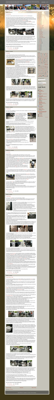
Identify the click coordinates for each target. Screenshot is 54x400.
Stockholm (46, 70)
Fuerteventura (41, 57)
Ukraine (42, 74)
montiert (27, 179)
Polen (42, 66)
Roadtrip (46, 67)
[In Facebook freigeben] (17, 103)
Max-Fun (40, 93)
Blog (6, 10)
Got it (47, 2)
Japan (46, 59)
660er (18, 199)
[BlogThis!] (15, 103)
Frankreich (46, 56)
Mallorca (39, 63)
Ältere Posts (34, 387)
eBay (12, 139)
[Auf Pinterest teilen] (18, 103)
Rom (38, 68)
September (41, 27)
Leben (40, 62)
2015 (39, 24)
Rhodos (43, 67)
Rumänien (41, 68)
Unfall (44, 74)
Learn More (43, 2)
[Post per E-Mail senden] (13, 103)
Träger (25, 258)
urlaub (40, 75)
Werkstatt (16, 49)
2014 (39, 44)
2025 (39, 14)
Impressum (29, 10)
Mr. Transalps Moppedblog (43, 111)
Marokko (46, 63)
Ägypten (39, 53)
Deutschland (39, 56)
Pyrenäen (40, 67)
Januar (41, 43)
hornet (39, 58)
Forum (15, 253)
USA (45, 75)
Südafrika (40, 71)
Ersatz (18, 160)
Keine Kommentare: (9, 103)
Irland (45, 58)
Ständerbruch (41, 34)
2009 (39, 50)
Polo (44, 66)
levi (43, 62)
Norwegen (39, 66)
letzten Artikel (20, 59)
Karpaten (7, 287)
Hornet (24, 163)
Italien (42, 59)
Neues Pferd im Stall (9, 277)
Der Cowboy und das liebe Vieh (42, 96)
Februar (41, 42)
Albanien (43, 53)
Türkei (39, 74)
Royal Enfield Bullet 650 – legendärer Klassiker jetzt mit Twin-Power (42, 103)
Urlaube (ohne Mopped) (23, 10)
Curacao (46, 55)
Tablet (38, 72)
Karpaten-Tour (25, 169)
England (43, 56)
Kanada (46, 60)
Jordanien (39, 60)
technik (42, 72)
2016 (39, 23)
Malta (42, 63)
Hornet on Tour (41, 108)
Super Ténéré (13, 49)
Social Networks (11, 10)
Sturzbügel (8, 53)
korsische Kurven (19, 289)
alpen (46, 53)
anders (19, 158)
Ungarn (47, 74)
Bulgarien (43, 55)
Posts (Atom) (11, 389)
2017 (39, 22)
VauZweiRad (40, 90)
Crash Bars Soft (10, 263)
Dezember (41, 25)
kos (47, 61)
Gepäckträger (8, 196)
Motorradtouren (16, 10)
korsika (45, 61)
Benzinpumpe (8, 14)
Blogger (35, 392)
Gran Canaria (45, 57)
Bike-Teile (24, 20)
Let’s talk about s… (41, 106)
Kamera (42, 60)
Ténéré (12, 192)
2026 (39, 13)
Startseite (21, 387)
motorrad (9, 49)
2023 (39, 15)
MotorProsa (40, 98)
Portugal (47, 66)
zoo (42, 76)
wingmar (29, 392)
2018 (39, 21)
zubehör (16, 273)
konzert (42, 61)
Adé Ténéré (8, 152)
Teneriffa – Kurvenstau (41, 109)
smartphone (39, 70)
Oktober (41, 26)
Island (39, 59)
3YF (12, 181)
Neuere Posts (8, 387)
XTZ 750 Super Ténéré (9, 295)
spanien (44, 70)
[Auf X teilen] (16, 103)
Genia (23, 158)
